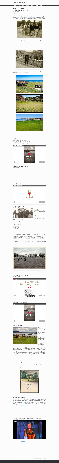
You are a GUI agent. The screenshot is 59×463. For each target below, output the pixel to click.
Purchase (41, 5)
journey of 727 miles (22, 402)
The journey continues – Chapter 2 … (22, 275)
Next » (45, 458)
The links (37, 5)
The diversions (32, 5)
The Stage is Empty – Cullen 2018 (21, 10)
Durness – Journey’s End (19, 397)
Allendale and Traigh (18, 362)
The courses (27, 5)
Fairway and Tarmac (24, 235)
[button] (45, 5)
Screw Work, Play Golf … (19, 206)
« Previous (35, 458)
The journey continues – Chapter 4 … (22, 166)
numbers (18, 399)
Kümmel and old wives (18, 232)
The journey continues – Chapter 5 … (22, 136)
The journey (23, 5)
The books (15, 5)
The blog (19, 5)
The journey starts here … (19, 300)
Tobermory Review (17, 325)
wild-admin (18, 11)
